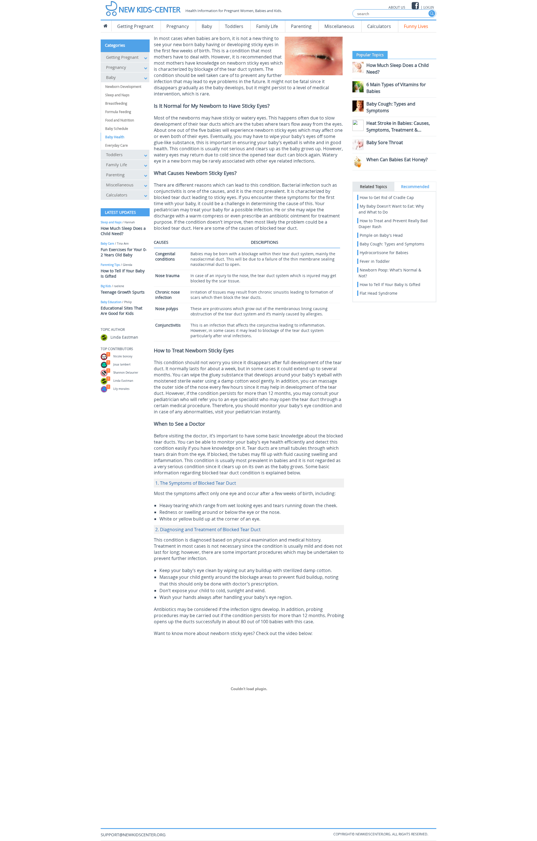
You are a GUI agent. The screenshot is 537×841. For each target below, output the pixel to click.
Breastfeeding (116, 103)
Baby (207, 26)
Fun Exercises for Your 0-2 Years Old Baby (124, 252)
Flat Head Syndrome (378, 293)
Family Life (267, 26)
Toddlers (234, 26)
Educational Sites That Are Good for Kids (121, 310)
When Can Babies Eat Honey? (397, 159)
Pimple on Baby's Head (381, 235)
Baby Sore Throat (384, 142)
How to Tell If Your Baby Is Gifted (390, 284)
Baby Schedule (116, 128)
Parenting (301, 26)
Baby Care (107, 243)
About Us (396, 7)
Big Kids (106, 286)
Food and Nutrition (119, 120)
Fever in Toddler (375, 261)
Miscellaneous (339, 26)
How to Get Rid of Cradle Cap (387, 197)
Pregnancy (177, 26)
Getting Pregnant (135, 26)
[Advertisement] (249, 778)
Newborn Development (123, 86)
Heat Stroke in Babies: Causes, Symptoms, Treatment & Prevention (398, 130)
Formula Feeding (118, 111)
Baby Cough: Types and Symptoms (392, 244)
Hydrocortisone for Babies (384, 252)
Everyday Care (116, 145)
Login (428, 7)
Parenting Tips (110, 265)
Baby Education (111, 302)
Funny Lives (416, 26)
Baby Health (114, 137)
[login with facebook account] (416, 5)
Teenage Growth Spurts (123, 292)
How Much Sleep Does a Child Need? (123, 231)
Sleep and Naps (117, 95)
